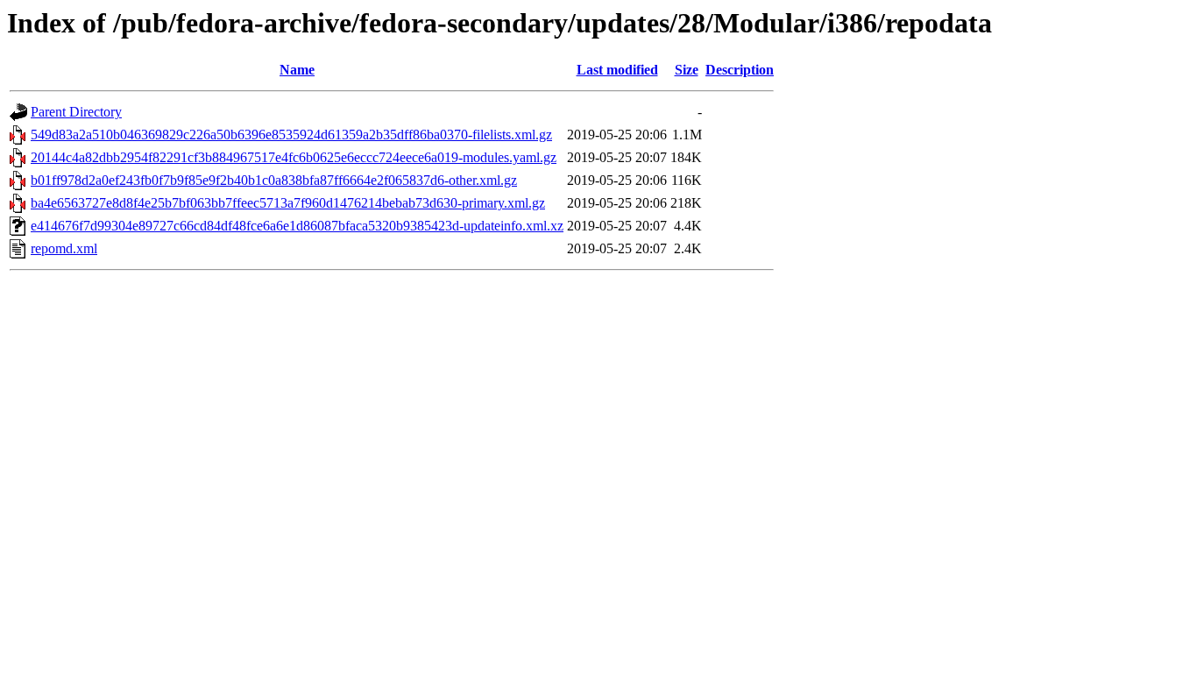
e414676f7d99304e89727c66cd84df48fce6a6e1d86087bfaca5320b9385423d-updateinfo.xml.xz (297, 225)
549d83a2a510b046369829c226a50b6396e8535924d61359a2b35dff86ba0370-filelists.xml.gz (291, 134)
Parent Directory (76, 111)
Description (739, 69)
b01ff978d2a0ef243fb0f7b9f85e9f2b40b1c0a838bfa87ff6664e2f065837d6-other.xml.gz (274, 180)
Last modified (617, 69)
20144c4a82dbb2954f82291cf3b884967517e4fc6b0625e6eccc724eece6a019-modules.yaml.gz (293, 157)
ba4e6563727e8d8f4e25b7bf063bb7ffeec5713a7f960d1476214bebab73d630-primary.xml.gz (288, 202)
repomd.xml (64, 248)
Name (297, 69)
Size (686, 69)
